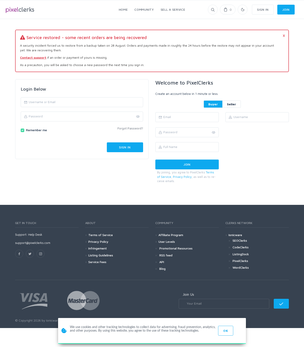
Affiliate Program (170, 235)
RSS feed (165, 255)
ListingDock (241, 254)
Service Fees (97, 262)
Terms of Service (100, 235)
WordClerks (241, 267)
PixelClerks (240, 261)
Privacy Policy (182, 177)
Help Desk (35, 234)
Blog (162, 268)
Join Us (188, 294)
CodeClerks (241, 247)
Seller (231, 104)
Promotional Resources (175, 248)
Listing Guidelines (100, 255)
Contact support (33, 57)
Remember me (36, 130)
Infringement (97, 248)
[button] (213, 132)
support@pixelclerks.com (32, 243)
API (161, 262)
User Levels (166, 241)
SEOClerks (240, 240)
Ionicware (235, 235)
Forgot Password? (130, 128)
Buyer (213, 104)
